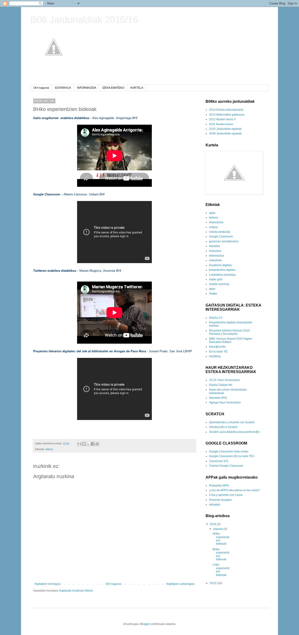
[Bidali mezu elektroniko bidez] (79, 443)
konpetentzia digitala (222, 270)
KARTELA (136, 87)
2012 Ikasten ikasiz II (222, 119)
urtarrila (218, 529)
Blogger (145, 624)
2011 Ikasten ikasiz (221, 124)
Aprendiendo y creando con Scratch (232, 422)
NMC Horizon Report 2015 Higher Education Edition (230, 340)
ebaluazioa (216, 222)
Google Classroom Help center (228, 451)
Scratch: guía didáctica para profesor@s (234, 432)
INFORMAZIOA (86, 87)
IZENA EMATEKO (113, 87)
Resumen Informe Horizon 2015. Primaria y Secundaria (229, 332)
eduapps (214, 504)
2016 (213, 524)
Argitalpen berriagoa (47, 584)
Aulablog (215, 356)
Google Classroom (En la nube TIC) (231, 456)
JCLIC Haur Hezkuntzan (224, 380)
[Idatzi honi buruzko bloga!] (84, 443)
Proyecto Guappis (220, 499)
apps (212, 213)
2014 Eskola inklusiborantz (226, 109)
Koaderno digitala (220, 265)
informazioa (216, 255)
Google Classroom (221, 236)
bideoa (49, 449)
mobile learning (219, 284)
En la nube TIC (218, 351)
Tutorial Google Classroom (226, 465)
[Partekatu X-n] (88, 443)
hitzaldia (214, 246)
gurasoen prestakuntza (223, 241)
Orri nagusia (41, 87)
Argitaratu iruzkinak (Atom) (76, 590)
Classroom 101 (218, 461)
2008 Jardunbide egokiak (225, 133)
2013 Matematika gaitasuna (226, 114)
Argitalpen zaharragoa (180, 584)
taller (212, 289)
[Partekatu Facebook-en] (92, 443)
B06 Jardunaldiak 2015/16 (84, 19)
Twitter (213, 293)
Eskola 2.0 (215, 317)
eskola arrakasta (219, 231)
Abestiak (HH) (218, 397)
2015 (213, 583)
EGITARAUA (63, 87)
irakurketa (215, 260)
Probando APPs (219, 485)
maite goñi (215, 279)
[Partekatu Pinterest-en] (97, 443)
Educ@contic (217, 346)
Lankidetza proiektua (222, 274)
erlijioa (213, 227)
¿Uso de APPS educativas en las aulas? (234, 490)
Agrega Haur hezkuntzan (225, 402)
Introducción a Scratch (223, 427)
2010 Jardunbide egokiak (225, 129)
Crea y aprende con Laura (225, 495)
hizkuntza (215, 251)
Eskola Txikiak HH (220, 385)
